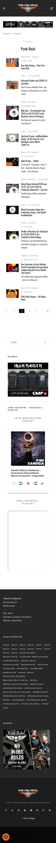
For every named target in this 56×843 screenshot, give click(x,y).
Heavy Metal (27, 672)
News (23, 76)
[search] (45, 342)
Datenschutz (44, 802)
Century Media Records (34, 657)
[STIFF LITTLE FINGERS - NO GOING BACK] (12, 293)
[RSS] (37, 810)
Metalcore (37, 684)
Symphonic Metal (37, 700)
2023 (39, 649)
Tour (46, 704)
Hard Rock (10, 672)
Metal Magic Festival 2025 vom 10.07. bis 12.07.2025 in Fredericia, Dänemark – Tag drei (34, 186)
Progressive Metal (14, 696)
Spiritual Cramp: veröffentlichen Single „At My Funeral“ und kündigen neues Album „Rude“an (34, 140)
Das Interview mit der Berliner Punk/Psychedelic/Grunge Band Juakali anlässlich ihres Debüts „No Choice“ (34, 268)
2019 (6, 649)
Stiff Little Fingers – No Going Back (33, 298)
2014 (15, 645)
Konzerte (32, 102)
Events (23, 102)
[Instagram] (19, 810)
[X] (12, 810)
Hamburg (23, 668)
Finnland (9, 668)
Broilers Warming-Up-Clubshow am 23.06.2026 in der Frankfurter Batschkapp (34, 234)
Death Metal (29, 661)
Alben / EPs (25, 57)
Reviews (35, 57)
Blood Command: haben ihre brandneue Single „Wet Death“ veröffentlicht (34, 212)
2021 (23, 649)
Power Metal (41, 692)
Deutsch (24, 255)
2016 (31, 645)
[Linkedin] (25, 810)
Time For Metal (31, 704)
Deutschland (11, 665)
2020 (15, 649)
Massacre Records (14, 676)
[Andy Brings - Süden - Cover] (12, 162)
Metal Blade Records (16, 684)
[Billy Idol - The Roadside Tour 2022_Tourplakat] (12, 113)
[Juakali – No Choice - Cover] (12, 268)
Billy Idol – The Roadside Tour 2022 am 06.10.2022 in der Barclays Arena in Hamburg (33, 113)
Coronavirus (11, 661)
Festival (43, 665)
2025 (6, 653)
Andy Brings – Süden (30, 160)
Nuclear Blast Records (17, 692)
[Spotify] (31, 810)
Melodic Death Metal (16, 680)
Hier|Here (26, 616)
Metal (34, 680)
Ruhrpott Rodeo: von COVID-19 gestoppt (34, 82)
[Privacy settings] (5, 837)
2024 (48, 649)
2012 (6, 645)
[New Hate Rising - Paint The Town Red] (12, 62)
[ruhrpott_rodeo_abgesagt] (12, 85)
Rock (7, 700)
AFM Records (28, 653)
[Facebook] (6, 810)
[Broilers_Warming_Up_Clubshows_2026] (12, 235)
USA (6, 708)
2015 (23, 645)
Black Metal (11, 657)
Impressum (33, 802)
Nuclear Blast (34, 688)
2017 (39, 645)
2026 (15, 653)
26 (47, 311)
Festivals (31, 179)
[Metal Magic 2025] (12, 188)
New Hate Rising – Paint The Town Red (32, 67)
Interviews (33, 255)
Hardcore (37, 668)
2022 (31, 649)
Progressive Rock (39, 696)
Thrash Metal (12, 704)
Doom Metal (29, 665)
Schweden (19, 700)
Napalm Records (13, 688)
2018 (48, 645)
